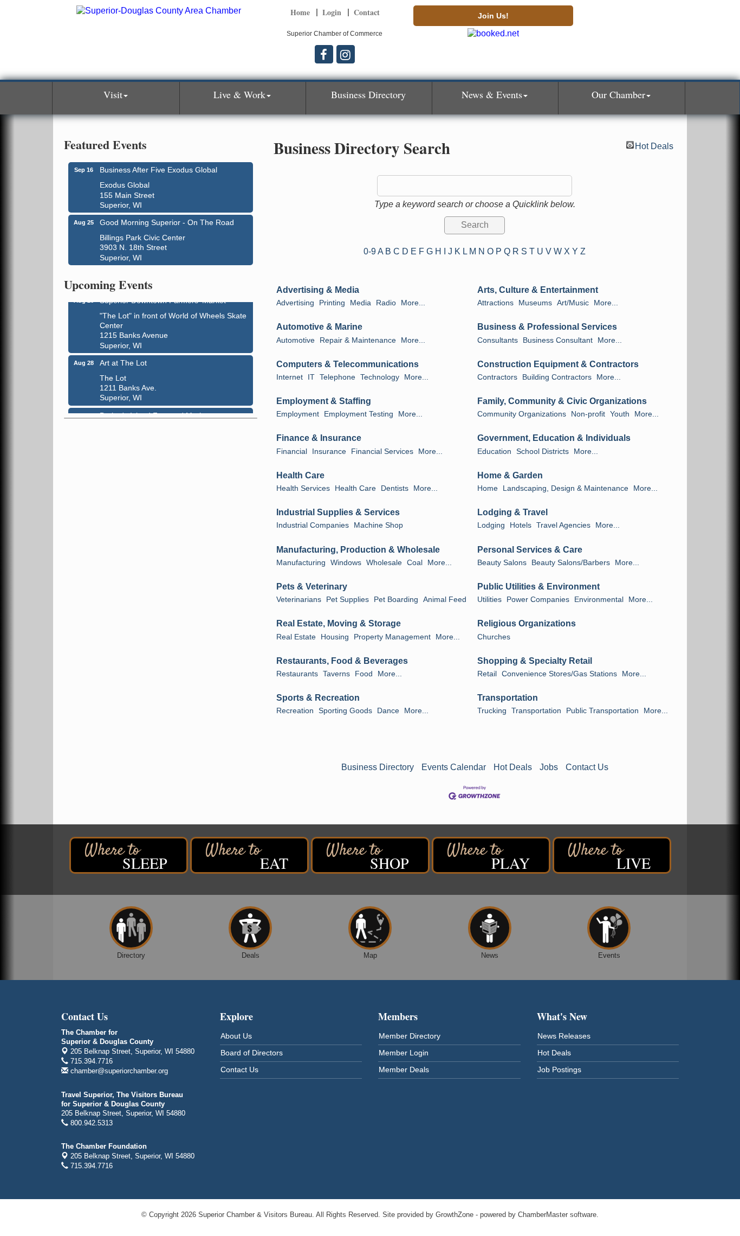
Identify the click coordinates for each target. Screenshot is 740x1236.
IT (311, 377)
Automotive (295, 340)
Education (494, 451)
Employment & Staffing (323, 401)
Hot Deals (654, 145)
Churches (493, 637)
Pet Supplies (347, 599)
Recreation (295, 711)
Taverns (336, 674)
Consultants (497, 340)
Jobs (549, 767)
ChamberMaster (543, 1215)
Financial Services (382, 451)
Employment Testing (358, 414)
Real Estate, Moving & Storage (338, 623)
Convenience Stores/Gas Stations (559, 674)
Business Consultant (558, 340)
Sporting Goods (345, 711)
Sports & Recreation (318, 697)
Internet (289, 377)
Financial (291, 451)
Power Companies (538, 599)
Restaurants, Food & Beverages (342, 660)
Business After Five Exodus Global (158, 169)
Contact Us (587, 767)
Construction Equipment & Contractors (558, 364)
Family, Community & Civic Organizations (562, 401)
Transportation (507, 697)
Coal (415, 563)
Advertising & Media (317, 289)
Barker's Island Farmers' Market (155, 411)
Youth (619, 414)
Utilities (489, 599)
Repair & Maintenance (358, 340)
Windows (345, 563)
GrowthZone (454, 1215)
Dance (388, 711)
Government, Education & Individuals (554, 438)
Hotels (520, 525)
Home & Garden (510, 475)
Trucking (492, 711)
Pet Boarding (396, 599)
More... (413, 303)
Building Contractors (557, 377)
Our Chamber (618, 94)
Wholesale (384, 563)
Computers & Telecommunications (347, 364)
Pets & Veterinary (311, 586)
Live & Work (239, 94)
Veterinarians (298, 599)
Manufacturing (301, 563)
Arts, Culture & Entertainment (537, 289)
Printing (332, 303)
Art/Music (573, 303)
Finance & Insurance (318, 438)
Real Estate (296, 637)
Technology (379, 377)
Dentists (394, 488)
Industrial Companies (312, 525)
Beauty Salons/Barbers (570, 563)
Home (487, 488)
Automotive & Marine (319, 326)
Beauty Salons (502, 563)
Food (364, 674)
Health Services (303, 488)
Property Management (392, 637)
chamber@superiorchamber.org (118, 1071)
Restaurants (297, 674)
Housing (335, 637)
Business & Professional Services (547, 326)
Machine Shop (378, 525)
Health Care (300, 475)
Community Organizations (521, 414)
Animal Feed (444, 599)
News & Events (492, 94)
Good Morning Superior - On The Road (167, 222)
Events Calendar (453, 767)
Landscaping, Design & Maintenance (565, 488)
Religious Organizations (526, 623)
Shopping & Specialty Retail (534, 660)
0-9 (369, 251)
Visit (112, 94)
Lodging (491, 525)
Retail (487, 674)
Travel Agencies (563, 525)
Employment (297, 414)
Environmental (599, 599)
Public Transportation (602, 711)
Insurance (329, 451)
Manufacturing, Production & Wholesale (358, 549)
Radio (386, 303)
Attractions (495, 303)
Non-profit (588, 414)
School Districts (542, 451)
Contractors (497, 377)
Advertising (295, 303)
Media (360, 303)
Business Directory (368, 94)
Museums (535, 303)
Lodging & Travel (512, 512)
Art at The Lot (123, 359)
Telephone (337, 377)
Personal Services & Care (529, 549)
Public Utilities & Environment (538, 586)
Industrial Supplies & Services (338, 512)
